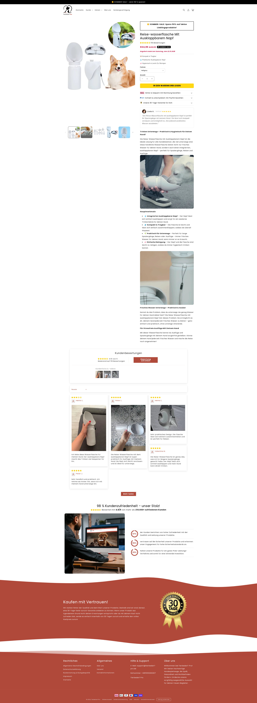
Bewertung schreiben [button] (146, 360)
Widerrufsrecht (107, 699)
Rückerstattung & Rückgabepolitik (76, 673)
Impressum (67, 676)
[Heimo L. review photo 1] (88, 428)
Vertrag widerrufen (164, 699)
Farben (142, 67)
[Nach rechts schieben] (133, 132)
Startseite (67, 680)
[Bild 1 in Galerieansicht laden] (74, 132)
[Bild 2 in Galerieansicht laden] (86, 132)
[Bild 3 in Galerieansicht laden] (99, 132)
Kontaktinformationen (105, 673)
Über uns (100, 666)
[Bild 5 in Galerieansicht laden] (124, 132)
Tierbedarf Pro (95, 699)
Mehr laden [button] (128, 494)
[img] (76, 397)
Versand (100, 669)
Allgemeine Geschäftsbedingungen (77, 666)
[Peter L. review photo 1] (128, 428)
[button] (184, 10)
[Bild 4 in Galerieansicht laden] (111, 132)
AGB (131, 699)
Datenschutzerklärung (72, 669)
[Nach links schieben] (65, 132)
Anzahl (142, 75)
